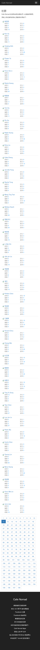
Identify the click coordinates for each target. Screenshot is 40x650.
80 (24, 549)
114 (9, 567)
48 (24, 535)
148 (4, 584)
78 (16, 549)
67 (3, 546)
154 (34, 584)
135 (9, 577)
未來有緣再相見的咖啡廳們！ (20, 625)
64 (24, 542)
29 (12, 528)
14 (16, 522)
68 (8, 546)
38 (16, 532)
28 (8, 528)
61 (12, 542)
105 (33, 560)
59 (3, 542)
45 (12, 535)
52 (8, 539)
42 (33, 532)
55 (20, 539)
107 (9, 563)
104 (28, 560)
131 (24, 574)
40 (24, 532)
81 (29, 549)
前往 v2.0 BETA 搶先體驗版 (20, 609)
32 (24, 528)
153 (29, 584)
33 (29, 528)
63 (20, 542)
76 (8, 549)
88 (24, 553)
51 (3, 539)
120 (4, 570)
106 (4, 563)
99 (3, 560)
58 (33, 539)
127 (4, 574)
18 (33, 522)
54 (16, 539)
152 (24, 584)
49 (29, 535)
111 (29, 563)
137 (19, 577)
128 (9, 574)
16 (24, 522)
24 (24, 525)
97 (29, 556)
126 (34, 570)
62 (16, 542)
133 (34, 574)
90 (33, 553)
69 (12, 546)
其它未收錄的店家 (20, 622)
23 (20, 525)
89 (29, 553)
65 (29, 542)
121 (9, 570)
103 (23, 560)
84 (8, 553)
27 (3, 528)
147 (34, 581)
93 (12, 556)
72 (24, 546)
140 (34, 577)
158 (19, 588)
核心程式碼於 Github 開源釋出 (20, 635)
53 (12, 539)
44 (8, 535)
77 (12, 549)
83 (3, 553)
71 (20, 546)
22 (16, 525)
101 (13, 560)
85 (12, 553)
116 (19, 567)
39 (20, 532)
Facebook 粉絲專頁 (20, 615)
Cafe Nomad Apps (20, 628)
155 (4, 588)
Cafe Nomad (7, 2)
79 (20, 549)
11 (3, 522)
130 (19, 574)
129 (14, 574)
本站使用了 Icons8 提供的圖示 (20, 638)
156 (9, 588)
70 (16, 546)
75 (3, 549)
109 (19, 563)
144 (19, 581)
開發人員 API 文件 (20, 632)
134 (4, 577)
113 (4, 567)
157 (14, 588)
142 (9, 581)
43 (3, 535)
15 (20, 522)
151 (19, 584)
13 (12, 522)
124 (24, 570)
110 (24, 563)
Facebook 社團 (20, 612)
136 (14, 577)
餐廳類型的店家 (20, 618)
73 (29, 546)
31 (20, 528)
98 (33, 556)
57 (29, 539)
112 (34, 563)
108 (14, 563)
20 (8, 525)
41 (29, 532)
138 (24, 577)
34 (33, 528)
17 (29, 522)
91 (3, 556)
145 (24, 581)
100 (8, 560)
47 (20, 535)
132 (29, 574)
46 (16, 535)
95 (20, 556)
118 (29, 567)
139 (29, 577)
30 (16, 528)
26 (33, 525)
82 (33, 549)
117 (24, 567)
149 (9, 584)
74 (33, 546)
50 (33, 535)
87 (20, 553)
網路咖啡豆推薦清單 (20, 605)
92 (8, 556)
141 (4, 581)
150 (14, 584)
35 (3, 532)
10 (34, 518)
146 (29, 581)
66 (33, 542)
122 (14, 570)
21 (12, 525)
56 (24, 539)
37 (12, 532)
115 (14, 567)
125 (29, 570)
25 (29, 525)
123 (19, 570)
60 (8, 542)
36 (8, 532)
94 (16, 556)
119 (34, 567)
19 (3, 525)
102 (18, 560)
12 (8, 522)
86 (16, 553)
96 (24, 556)
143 (14, 581)
